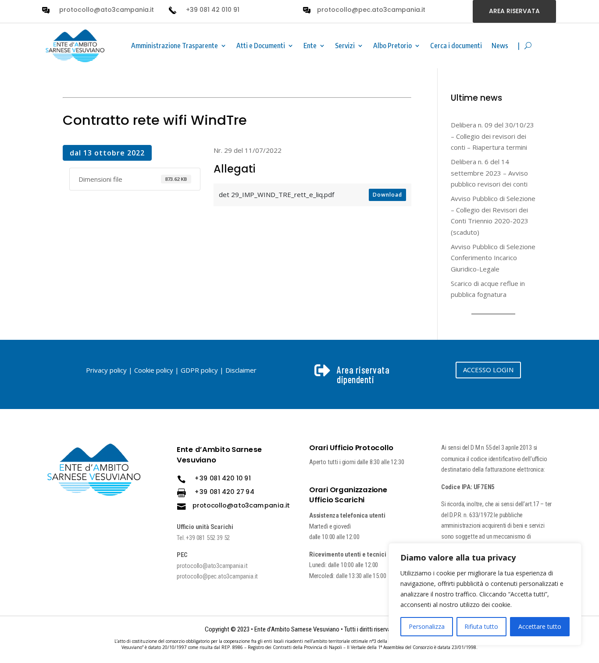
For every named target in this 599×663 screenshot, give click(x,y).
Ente (310, 45)
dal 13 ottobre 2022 (107, 153)
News (500, 45)
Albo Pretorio (392, 45)
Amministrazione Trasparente (174, 45)
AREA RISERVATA (514, 11)
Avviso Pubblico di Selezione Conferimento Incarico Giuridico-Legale (493, 257)
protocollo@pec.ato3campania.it (371, 9)
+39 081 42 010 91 (212, 9)
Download (387, 194)
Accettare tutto (539, 626)
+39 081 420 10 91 (223, 478)
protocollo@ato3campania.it (106, 9)
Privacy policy (106, 370)
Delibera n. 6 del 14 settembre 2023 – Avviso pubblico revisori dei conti (489, 172)
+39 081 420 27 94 (225, 491)
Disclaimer (241, 370)
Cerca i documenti (456, 45)
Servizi (345, 45)
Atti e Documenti (260, 45)
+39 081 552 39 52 (208, 537)
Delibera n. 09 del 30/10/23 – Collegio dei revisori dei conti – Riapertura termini (492, 136)
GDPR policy (199, 370)
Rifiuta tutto (481, 626)
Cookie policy (153, 370)
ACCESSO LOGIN (488, 369)
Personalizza (427, 626)
